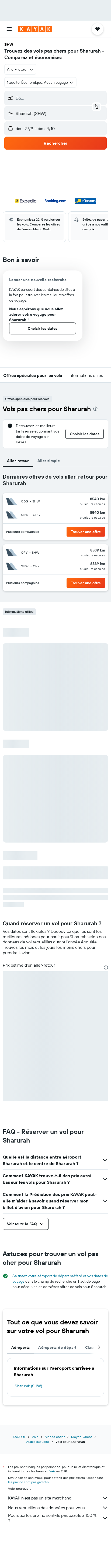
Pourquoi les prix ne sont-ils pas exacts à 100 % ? (52, 1517)
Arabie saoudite (37, 1442)
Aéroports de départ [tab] (57, 1347)
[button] (9, 29)
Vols (35, 1437)
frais (52, 1471)
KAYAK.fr (19, 1437)
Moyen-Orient (81, 1437)
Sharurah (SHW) (28, 1385)
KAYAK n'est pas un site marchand (39, 1498)
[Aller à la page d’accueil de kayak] (35, 29)
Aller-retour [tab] (18, 460)
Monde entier (55, 1437)
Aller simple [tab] (48, 460)
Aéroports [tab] (20, 1347)
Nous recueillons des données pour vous (46, 1507)
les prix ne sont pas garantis (28, 1482)
